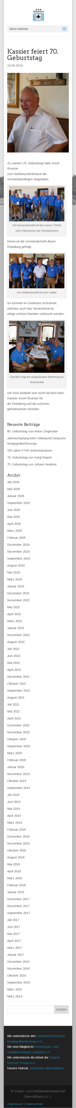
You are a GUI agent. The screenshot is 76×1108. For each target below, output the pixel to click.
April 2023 (14, 614)
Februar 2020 (16, 760)
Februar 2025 (16, 537)
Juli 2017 (13, 920)
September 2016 (18, 982)
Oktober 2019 (16, 781)
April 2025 (14, 523)
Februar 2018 (16, 885)
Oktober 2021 (16, 683)
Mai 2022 (13, 662)
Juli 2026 (13, 482)
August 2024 (15, 565)
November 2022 (18, 635)
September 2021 (18, 690)
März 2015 (14, 989)
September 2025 (18, 503)
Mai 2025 (13, 517)
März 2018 (14, 878)
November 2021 (18, 676)
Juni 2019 (13, 801)
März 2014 (14, 996)
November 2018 (18, 843)
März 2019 (14, 822)
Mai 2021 (13, 711)
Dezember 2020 (18, 725)
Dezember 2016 (18, 961)
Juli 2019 (13, 795)
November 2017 (18, 906)
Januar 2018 (15, 892)
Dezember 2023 (18, 593)
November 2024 (18, 551)
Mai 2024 (13, 572)
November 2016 (18, 968)
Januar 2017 (15, 954)
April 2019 (14, 815)
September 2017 (18, 913)
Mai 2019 (13, 808)
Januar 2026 (15, 496)
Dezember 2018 (18, 836)
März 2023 (14, 621)
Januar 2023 (15, 628)
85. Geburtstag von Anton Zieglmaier (32, 431)
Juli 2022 (13, 649)
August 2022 (15, 642)
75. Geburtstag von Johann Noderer (32, 464)
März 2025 (14, 530)
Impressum (15, 1104)
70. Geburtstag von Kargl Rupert (29, 457)
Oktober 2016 (16, 975)
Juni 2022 (13, 656)
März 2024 (14, 579)
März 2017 (14, 947)
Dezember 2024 (18, 544)
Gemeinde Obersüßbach (47, 1068)
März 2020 (14, 753)
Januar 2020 (15, 767)
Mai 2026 (13, 489)
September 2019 (18, 788)
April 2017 (14, 940)
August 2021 (15, 697)
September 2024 (18, 558)
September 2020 (18, 746)
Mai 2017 (13, 934)
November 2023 (18, 600)
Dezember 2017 (18, 899)
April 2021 (14, 718)
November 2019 (18, 774)
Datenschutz (34, 1104)
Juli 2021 (13, 704)
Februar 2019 (16, 829)
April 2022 (14, 669)
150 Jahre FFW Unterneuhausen (29, 450)
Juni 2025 (13, 510)
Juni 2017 (13, 927)
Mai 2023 (13, 607)
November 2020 (18, 732)
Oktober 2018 (16, 850)
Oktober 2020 (16, 739)
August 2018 (15, 857)
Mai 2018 (13, 864)
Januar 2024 (15, 586)
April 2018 (14, 871)
